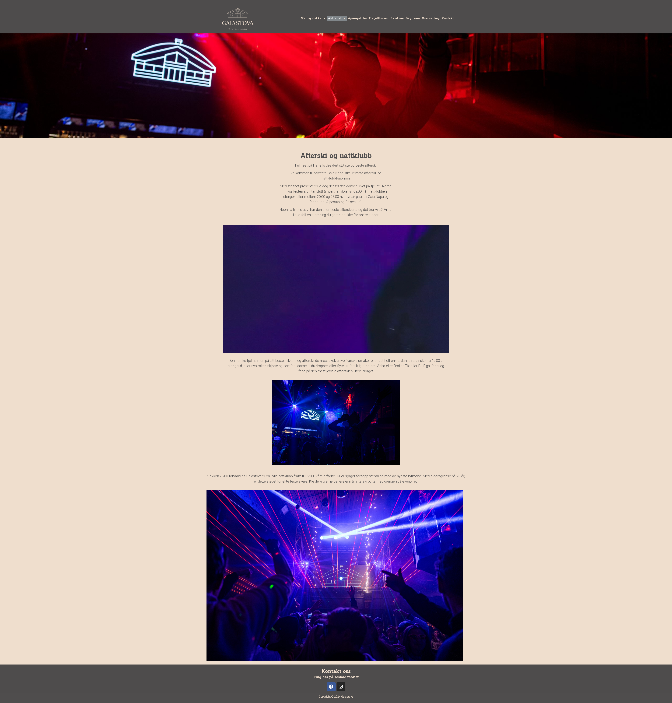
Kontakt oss (336, 671)
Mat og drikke (311, 18)
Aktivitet (334, 18)
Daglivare (413, 18)
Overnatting (431, 18)
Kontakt (448, 18)
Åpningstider (357, 18)
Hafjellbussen (378, 18)
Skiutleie (397, 18)
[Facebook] (331, 686)
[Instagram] (341, 686)
